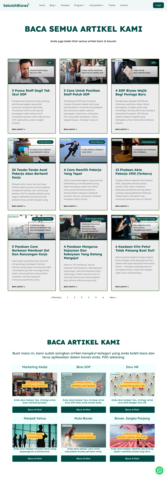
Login (158, 5)
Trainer (112, 5)
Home (42, 5)
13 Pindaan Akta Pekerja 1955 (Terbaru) (133, 172)
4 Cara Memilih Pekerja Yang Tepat (82, 172)
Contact (124, 5)
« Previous (56, 297)
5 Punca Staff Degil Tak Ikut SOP (31, 92)
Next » (113, 297)
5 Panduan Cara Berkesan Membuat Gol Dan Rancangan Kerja (30, 250)
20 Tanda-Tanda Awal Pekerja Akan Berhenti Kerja (30, 173)
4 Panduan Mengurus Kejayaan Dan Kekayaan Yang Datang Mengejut (83, 252)
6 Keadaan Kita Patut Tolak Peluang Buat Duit (135, 248)
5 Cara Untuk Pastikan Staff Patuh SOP (82, 92)
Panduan (65, 5)
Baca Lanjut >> (18, 129)
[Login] (150, 5)
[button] (159, 470)
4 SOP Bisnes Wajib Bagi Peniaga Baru (131, 92)
